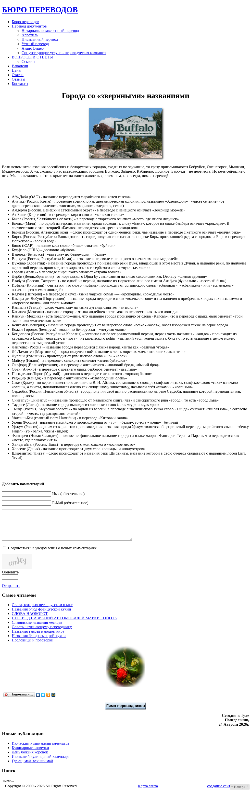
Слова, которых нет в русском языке (42, 605)
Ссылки (28, 61)
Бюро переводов (25, 22)
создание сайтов (220, 786)
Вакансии (20, 66)
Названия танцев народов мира (38, 631)
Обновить (10, 572)
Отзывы (18, 79)
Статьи (18, 75)
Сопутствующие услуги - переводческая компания (64, 53)
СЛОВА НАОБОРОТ (30, 613)
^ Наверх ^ (239, 787)
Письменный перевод (40, 39)
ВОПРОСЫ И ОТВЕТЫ (32, 57)
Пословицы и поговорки (32, 640)
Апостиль (30, 35)
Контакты (20, 84)
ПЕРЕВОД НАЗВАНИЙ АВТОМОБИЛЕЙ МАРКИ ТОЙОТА (64, 618)
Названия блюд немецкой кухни (39, 636)
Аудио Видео (33, 48)
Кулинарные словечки (30, 748)
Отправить (11, 585)
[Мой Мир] (53, 695)
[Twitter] (43, 695)
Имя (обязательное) (68, 494)
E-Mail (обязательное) (70, 503)
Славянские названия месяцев (37, 622)
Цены (16, 70)
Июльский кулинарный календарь (40, 743)
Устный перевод (35, 44)
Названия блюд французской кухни (41, 609)
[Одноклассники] (48, 695)
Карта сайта (148, 786)
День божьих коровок (30, 752)
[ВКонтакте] (38, 695)
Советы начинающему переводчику (42, 627)
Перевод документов (29, 26)
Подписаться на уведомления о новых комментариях (52, 548)
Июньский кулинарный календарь (40, 756)
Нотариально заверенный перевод (50, 30)
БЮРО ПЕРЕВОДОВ (40, 9)
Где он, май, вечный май (32, 761)
